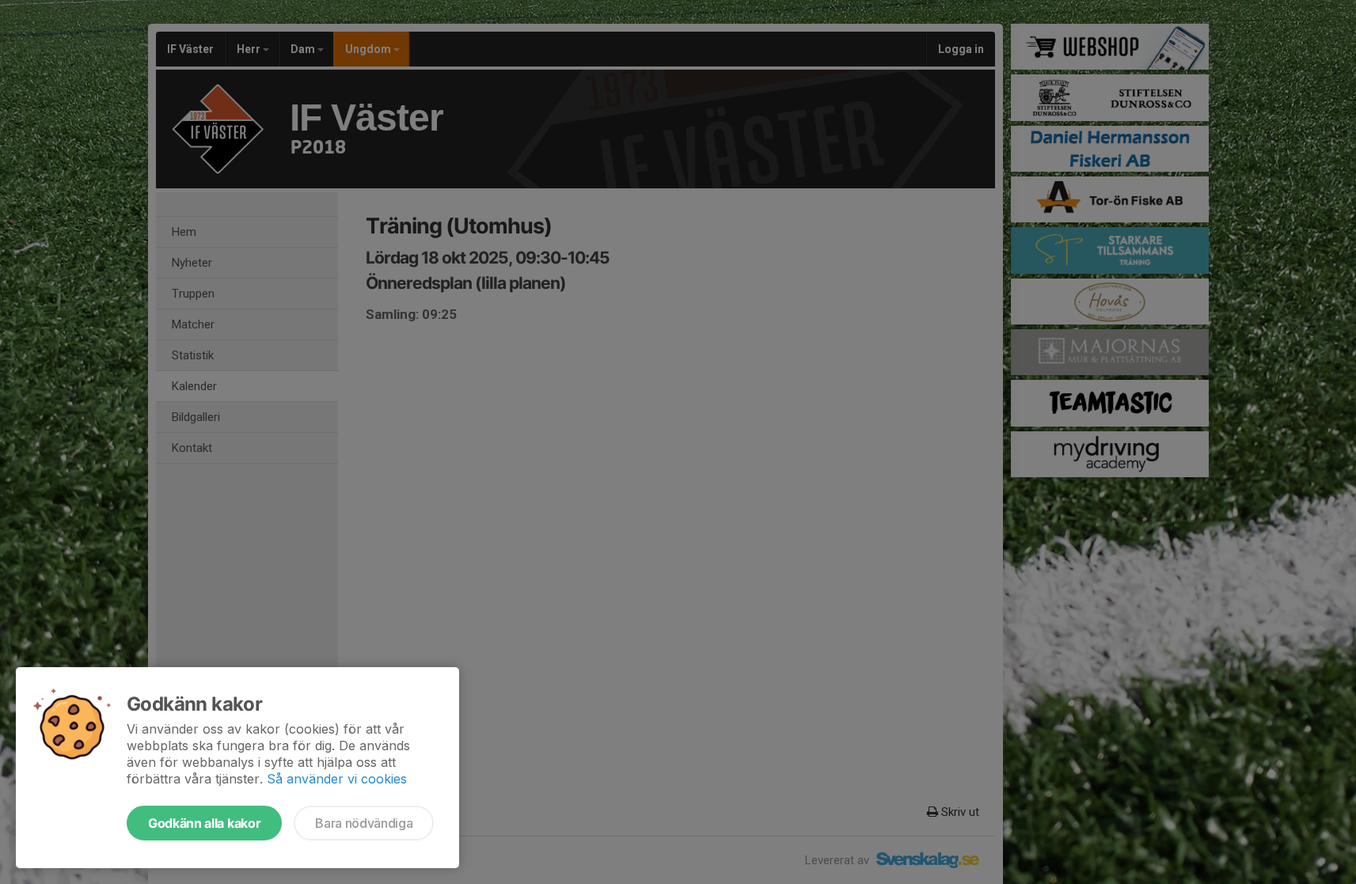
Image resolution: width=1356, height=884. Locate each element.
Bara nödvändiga (363, 823)
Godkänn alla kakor (204, 823)
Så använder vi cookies (337, 779)
